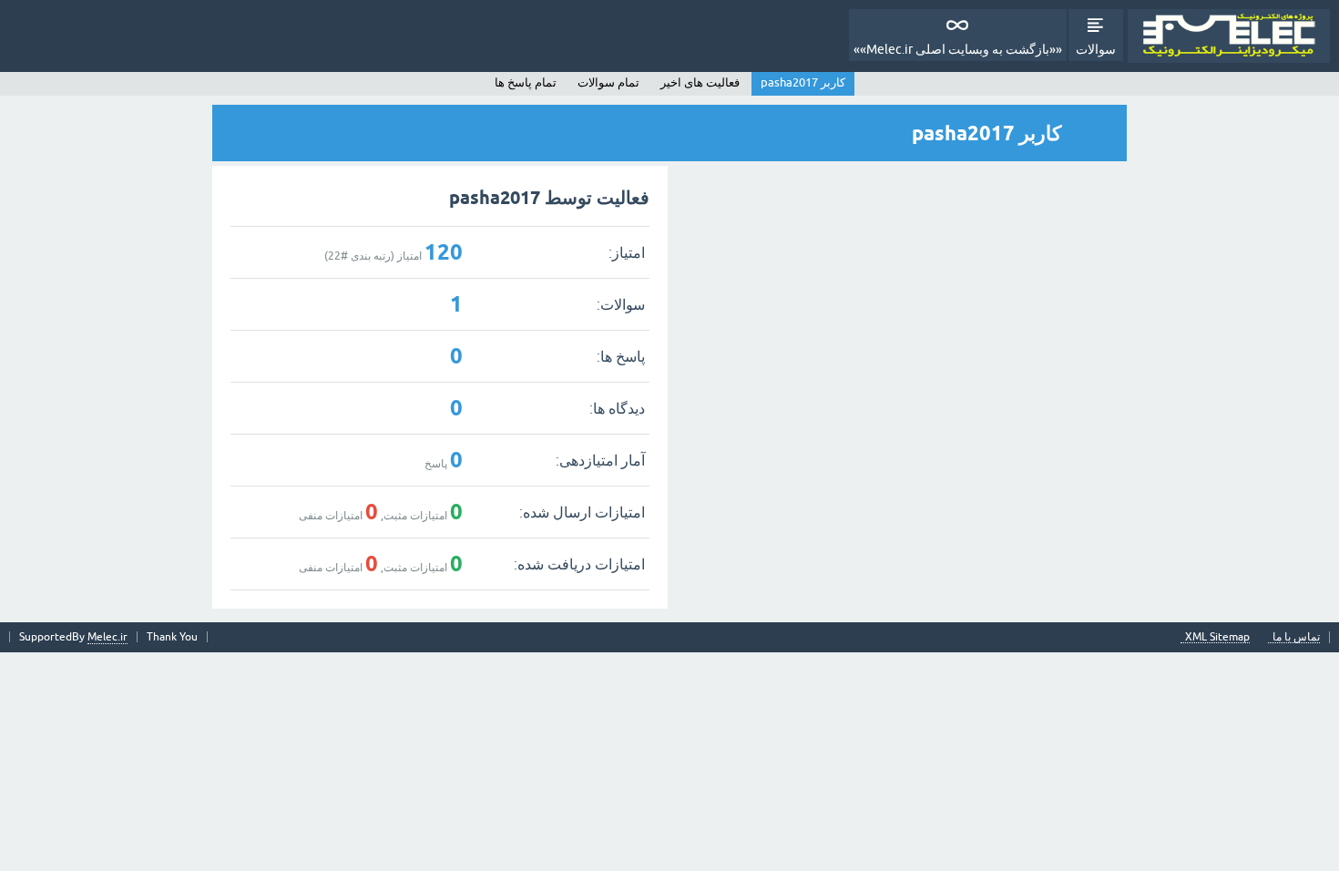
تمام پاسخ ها (526, 82)
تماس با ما (1296, 637)
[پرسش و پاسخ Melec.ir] (1229, 36)
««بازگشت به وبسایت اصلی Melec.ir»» (957, 49)
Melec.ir (107, 636)
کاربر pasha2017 (803, 82)
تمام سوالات (608, 82)
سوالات (1096, 49)
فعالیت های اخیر (700, 82)
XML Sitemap (1217, 637)
